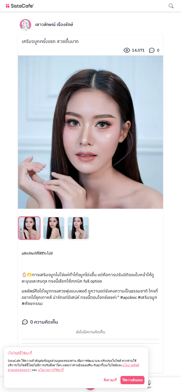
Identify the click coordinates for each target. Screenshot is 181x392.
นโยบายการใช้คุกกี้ (51, 370)
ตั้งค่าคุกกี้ (110, 380)
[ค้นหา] (171, 6)
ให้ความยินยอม (132, 380)
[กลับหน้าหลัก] (21, 6)
